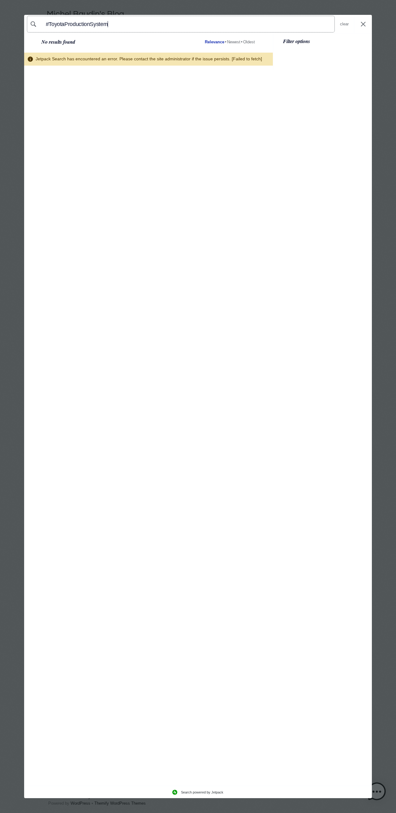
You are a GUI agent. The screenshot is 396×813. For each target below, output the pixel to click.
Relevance (214, 42)
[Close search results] (363, 24)
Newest (233, 42)
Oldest (249, 42)
